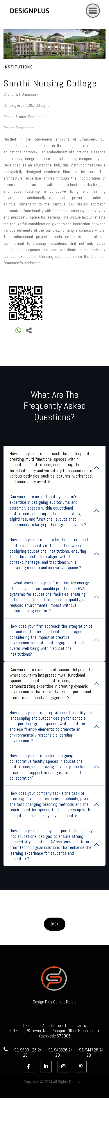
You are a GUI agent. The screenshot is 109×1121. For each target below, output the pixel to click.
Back (54, 924)
